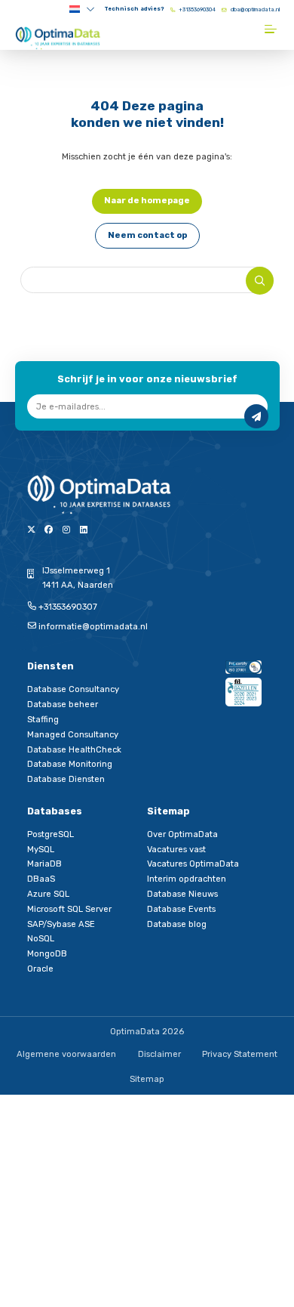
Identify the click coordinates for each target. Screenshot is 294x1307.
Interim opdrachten (186, 879)
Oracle (40, 969)
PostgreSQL (50, 834)
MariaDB (44, 864)
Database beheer (62, 704)
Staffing (43, 720)
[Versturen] (256, 416)
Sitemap (147, 1079)
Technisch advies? (134, 8)
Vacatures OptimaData (193, 864)
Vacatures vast (176, 849)
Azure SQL (48, 894)
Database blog (177, 924)
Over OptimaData (182, 834)
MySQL (40, 849)
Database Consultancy (73, 689)
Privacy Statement (239, 1054)
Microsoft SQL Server (69, 909)
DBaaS (41, 879)
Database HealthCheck (74, 750)
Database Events (181, 909)
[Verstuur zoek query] (260, 281)
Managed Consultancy (72, 735)
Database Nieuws (182, 894)
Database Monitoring (69, 764)
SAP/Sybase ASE (61, 924)
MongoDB (47, 954)
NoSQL (40, 939)
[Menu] (272, 29)
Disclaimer (159, 1054)
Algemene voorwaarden (66, 1054)
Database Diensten (66, 779)
